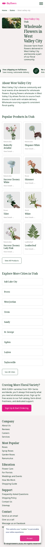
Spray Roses (7, 450)
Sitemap (6, 505)
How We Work (8, 480)
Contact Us (7, 501)
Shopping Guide (9, 483)
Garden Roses (8, 454)
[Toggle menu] (41, 3)
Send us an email (10, 515)
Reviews (6, 429)
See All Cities (10, 372)
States (12, 10)
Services (6, 436)
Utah (26, 21)
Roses (5, 447)
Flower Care (7, 468)
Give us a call (8, 519)
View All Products (12, 260)
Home (4, 10)
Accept (29, 538)
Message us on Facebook (13, 523)
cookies (24, 529)
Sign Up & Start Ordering (16, 408)
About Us (6, 425)
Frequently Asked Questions (15, 494)
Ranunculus (7, 458)
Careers (5, 433)
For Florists (7, 472)
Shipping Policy (9, 498)
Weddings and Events (12, 476)
